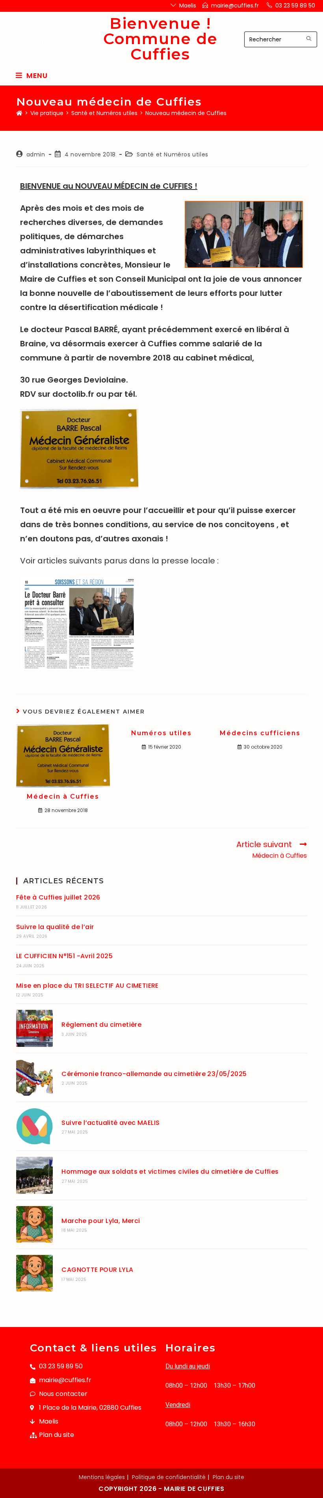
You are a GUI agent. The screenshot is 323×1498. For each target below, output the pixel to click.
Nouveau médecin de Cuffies (185, 113)
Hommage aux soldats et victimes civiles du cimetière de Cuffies (169, 1171)
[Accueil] (19, 113)
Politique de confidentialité (169, 1477)
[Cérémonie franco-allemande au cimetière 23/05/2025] (34, 1077)
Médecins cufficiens (260, 733)
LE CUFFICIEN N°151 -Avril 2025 (64, 956)
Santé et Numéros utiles (172, 154)
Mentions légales (102, 1477)
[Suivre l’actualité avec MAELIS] (34, 1126)
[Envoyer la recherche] (309, 38)
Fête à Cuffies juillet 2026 (58, 897)
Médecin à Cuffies (63, 796)
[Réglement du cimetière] (34, 1028)
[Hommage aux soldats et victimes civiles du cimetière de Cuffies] (34, 1175)
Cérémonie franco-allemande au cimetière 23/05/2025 (154, 1073)
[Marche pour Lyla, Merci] (34, 1224)
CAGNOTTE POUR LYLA (97, 1269)
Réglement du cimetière (101, 1024)
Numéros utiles (161, 733)
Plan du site (228, 1477)
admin (35, 154)
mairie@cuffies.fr (235, 5)
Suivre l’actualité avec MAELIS (110, 1122)
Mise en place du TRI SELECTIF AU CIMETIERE (87, 985)
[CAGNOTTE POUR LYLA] (34, 1273)
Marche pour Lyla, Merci (100, 1220)
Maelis (187, 5)
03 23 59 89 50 (295, 5)
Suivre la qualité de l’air (55, 926)
